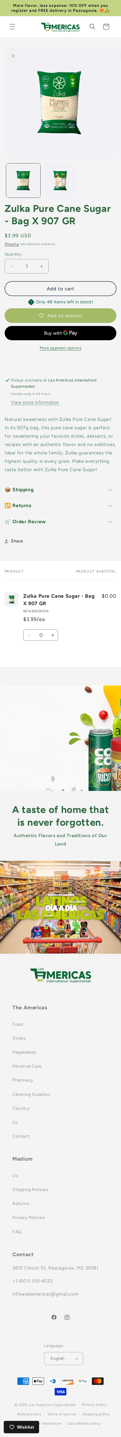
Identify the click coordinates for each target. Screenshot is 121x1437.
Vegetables (24, 1052)
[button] (12, 26)
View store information (35, 402)
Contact (20, 1136)
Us (15, 1122)
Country (20, 1108)
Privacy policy (94, 1405)
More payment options (60, 348)
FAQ (17, 1231)
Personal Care (27, 1066)
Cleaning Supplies (31, 1094)
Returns (20, 1203)
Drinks (19, 1038)
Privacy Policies (28, 1217)
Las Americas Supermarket (52, 1405)
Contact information (43, 1423)
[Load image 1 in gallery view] (23, 180)
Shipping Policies (30, 1189)
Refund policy (29, 1414)
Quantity (13, 254)
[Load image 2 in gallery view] (60, 180)
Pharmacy (22, 1080)
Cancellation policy (84, 1423)
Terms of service (61, 1414)
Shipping (12, 244)
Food (17, 1024)
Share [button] (17, 541)
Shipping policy (96, 1414)
